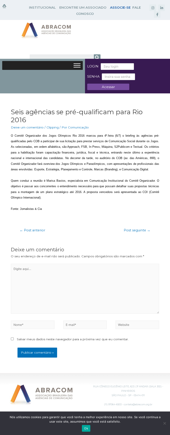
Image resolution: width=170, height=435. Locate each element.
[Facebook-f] (157, 14)
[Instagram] (152, 7)
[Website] (137, 325)
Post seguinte (137, 230)
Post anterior (32, 230)
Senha (93, 76)
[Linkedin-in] (161, 7)
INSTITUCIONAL (42, 7)
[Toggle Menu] (77, 65)
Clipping (52, 127)
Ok (86, 428)
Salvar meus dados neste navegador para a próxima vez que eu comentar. (73, 339)
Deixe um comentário (27, 127)
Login (93, 66)
